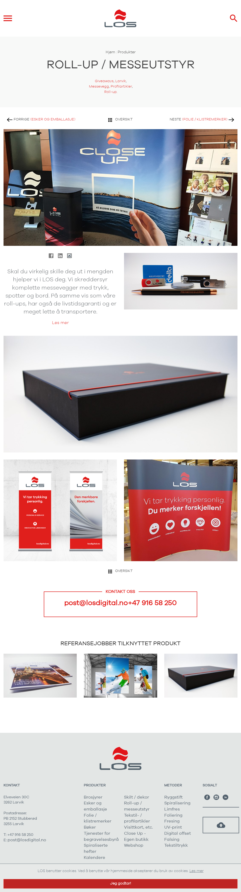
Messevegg (99, 86)
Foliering (173, 815)
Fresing (172, 821)
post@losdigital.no (96, 602)
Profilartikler (121, 86)
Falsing (171, 840)
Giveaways (104, 81)
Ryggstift (173, 797)
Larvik (120, 81)
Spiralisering (177, 803)
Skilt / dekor (136, 797)
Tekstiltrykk (176, 845)
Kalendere (94, 858)
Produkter (127, 52)
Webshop (133, 845)
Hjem (110, 52)
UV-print (173, 827)
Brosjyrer (93, 797)
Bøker (90, 827)
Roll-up (110, 92)
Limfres (172, 809)
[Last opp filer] (221, 825)
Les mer (60, 323)
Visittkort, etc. (138, 827)
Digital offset (177, 833)
